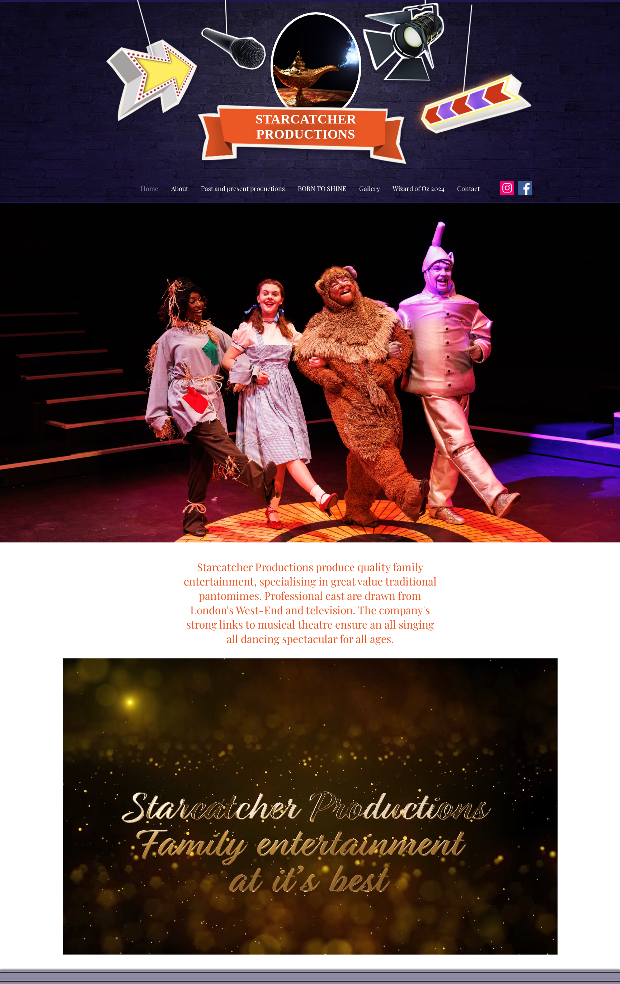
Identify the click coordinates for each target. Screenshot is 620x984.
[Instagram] (507, 188)
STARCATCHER (305, 119)
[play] (514, 7)
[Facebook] (525, 188)
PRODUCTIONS (305, 134)
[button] (548, 947)
